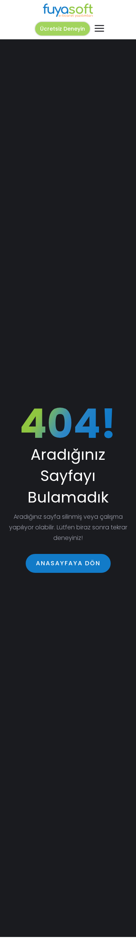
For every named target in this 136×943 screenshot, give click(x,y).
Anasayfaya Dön (68, 563)
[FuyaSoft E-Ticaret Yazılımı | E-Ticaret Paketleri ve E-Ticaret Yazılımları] (68, 10)
